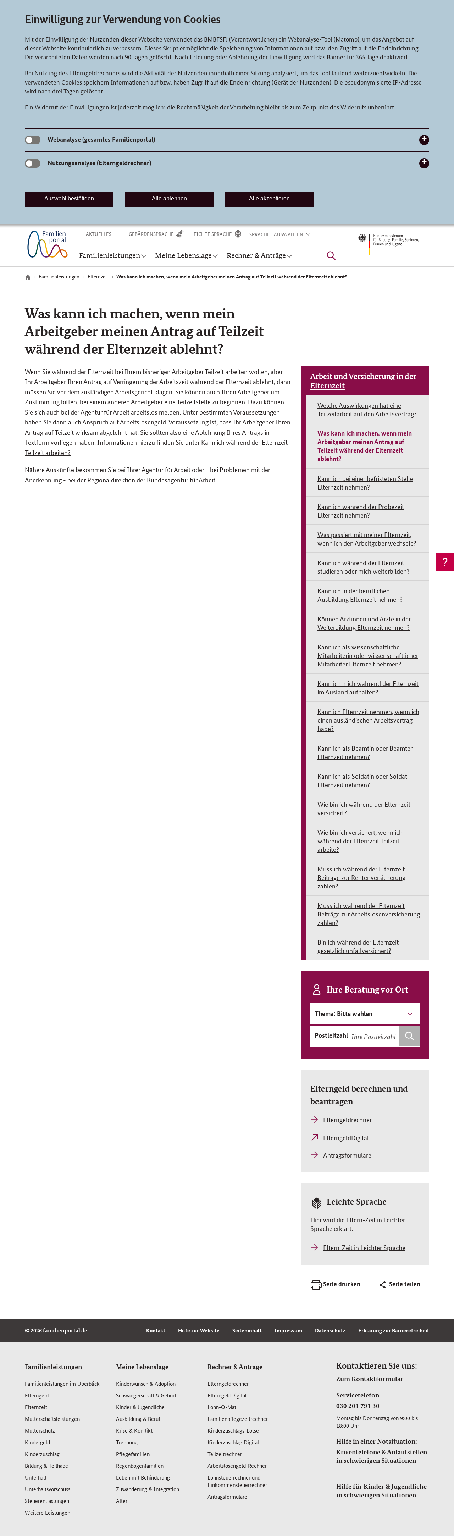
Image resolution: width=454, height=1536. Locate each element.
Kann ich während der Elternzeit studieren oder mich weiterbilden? (363, 566)
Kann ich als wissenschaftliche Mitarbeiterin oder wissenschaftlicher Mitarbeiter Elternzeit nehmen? (367, 655)
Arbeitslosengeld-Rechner (237, 1465)
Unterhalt (35, 1477)
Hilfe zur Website (199, 1330)
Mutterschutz (40, 1430)
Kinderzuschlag (42, 1453)
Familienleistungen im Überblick (62, 1383)
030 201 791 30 (358, 1405)
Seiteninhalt (247, 1330)
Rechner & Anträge (234, 1366)
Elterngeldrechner (228, 1383)
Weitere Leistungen (47, 1512)
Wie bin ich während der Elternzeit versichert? (363, 808)
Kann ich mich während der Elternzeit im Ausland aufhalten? (368, 687)
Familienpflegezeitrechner (237, 1418)
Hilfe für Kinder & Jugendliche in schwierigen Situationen (381, 1490)
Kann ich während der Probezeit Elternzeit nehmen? (360, 510)
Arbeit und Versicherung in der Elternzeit (363, 381)
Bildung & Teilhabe (46, 1465)
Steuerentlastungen (47, 1500)
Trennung (127, 1442)
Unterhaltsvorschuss (47, 1489)
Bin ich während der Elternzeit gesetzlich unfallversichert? (358, 945)
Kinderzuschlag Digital (233, 1442)
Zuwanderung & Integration (147, 1489)
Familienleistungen (53, 1366)
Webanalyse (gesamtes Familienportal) (101, 139)
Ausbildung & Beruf (138, 1418)
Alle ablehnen (169, 198)
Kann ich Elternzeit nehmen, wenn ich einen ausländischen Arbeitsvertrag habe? (368, 719)
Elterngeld (37, 1395)
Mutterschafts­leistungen (52, 1418)
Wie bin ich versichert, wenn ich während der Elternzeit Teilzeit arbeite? (360, 840)
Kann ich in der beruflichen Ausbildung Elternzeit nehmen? (360, 594)
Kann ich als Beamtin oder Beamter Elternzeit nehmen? (365, 752)
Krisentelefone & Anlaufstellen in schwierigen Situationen (381, 1456)
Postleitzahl (331, 1035)
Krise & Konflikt (134, 1430)
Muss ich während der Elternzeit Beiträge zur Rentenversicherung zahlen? (361, 877)
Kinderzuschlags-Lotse (233, 1430)
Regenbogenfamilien (140, 1465)
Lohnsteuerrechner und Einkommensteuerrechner (237, 1480)
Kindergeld (37, 1442)
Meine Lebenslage (142, 1366)
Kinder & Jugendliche (140, 1407)
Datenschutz (330, 1330)
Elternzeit (36, 1407)
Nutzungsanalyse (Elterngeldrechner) (99, 162)
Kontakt (155, 1330)
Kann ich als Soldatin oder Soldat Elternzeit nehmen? (362, 780)
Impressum (288, 1330)
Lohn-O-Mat (221, 1407)
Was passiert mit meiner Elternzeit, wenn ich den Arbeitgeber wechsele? (366, 538)
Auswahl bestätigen (69, 198)
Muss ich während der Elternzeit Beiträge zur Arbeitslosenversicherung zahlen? (368, 913)
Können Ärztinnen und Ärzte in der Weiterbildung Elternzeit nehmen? (364, 622)
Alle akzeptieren (269, 198)
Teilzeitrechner (224, 1453)
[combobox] (384, 1036)
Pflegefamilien (133, 1453)
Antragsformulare (227, 1496)
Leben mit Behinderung (143, 1477)
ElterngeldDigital (227, 1395)
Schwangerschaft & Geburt (146, 1395)
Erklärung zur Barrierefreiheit (393, 1330)
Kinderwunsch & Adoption (146, 1383)
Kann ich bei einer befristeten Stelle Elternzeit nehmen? (365, 482)
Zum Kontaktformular (369, 1378)
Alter (121, 1500)
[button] (296, 234)
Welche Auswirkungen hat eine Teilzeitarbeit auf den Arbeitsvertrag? (367, 409)
